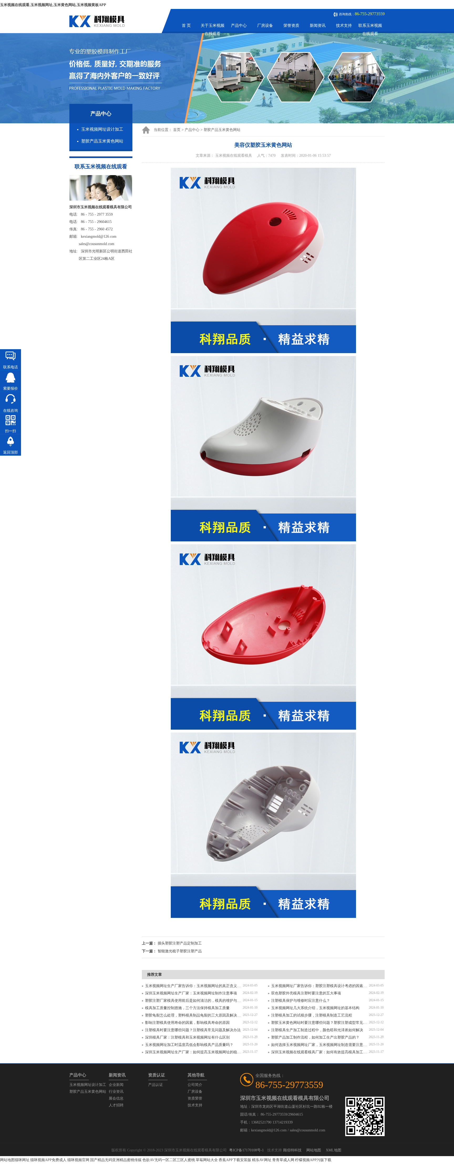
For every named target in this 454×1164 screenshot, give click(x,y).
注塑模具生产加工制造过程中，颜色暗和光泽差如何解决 (317, 1030)
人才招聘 (116, 1105)
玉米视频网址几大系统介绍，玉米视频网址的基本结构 (315, 1008)
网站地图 (313, 1150)
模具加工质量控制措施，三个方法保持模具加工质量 (187, 1008)
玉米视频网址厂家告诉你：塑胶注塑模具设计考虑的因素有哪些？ (320, 986)
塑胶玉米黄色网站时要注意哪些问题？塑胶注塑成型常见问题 (320, 1023)
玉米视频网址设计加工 (102, 129)
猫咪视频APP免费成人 (48, 1160)
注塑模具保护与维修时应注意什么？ (300, 1001)
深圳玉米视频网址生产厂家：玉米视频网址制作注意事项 (191, 993)
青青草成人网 (283, 1160)
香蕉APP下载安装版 (235, 1160)
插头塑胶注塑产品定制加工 (180, 943)
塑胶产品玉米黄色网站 (102, 141)
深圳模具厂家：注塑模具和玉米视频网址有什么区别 (187, 1037)
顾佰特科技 (292, 1150)
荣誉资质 (291, 25)
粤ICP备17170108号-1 (246, 1150)
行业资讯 (116, 1092)
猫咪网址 (22, 1160)
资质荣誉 (195, 1098)
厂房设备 (265, 25)
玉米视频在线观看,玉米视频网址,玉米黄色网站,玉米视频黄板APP (53, 5)
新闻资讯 (318, 25)
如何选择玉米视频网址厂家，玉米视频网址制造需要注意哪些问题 (320, 1045)
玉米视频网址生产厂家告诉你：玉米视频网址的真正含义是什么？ (194, 986)
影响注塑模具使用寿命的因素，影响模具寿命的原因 (187, 1023)
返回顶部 (10, 452)
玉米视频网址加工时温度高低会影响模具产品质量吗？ (189, 1045)
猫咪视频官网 (78, 1160)
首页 (176, 130)
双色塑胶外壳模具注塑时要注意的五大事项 (306, 993)
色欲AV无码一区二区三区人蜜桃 (168, 1160)
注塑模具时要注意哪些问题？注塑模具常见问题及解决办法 (193, 1030)
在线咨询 (10, 411)
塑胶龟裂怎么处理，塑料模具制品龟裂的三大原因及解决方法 (194, 1015)
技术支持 (344, 25)
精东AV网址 (261, 1160)
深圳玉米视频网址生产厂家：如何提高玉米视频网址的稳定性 (194, 1052)
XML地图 (333, 1150)
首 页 (186, 25)
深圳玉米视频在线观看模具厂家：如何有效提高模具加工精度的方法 (320, 1052)
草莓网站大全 (207, 1160)
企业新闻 (116, 1085)
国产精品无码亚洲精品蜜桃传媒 (116, 1160)
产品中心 (239, 25)
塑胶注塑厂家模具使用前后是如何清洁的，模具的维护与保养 (194, 1001)
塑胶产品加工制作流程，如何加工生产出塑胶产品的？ (315, 1037)
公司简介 (195, 1085)
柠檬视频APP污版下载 (313, 1160)
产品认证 (155, 1085)
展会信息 (116, 1098)
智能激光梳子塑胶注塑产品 (180, 951)
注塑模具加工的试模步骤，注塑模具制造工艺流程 (311, 1015)
